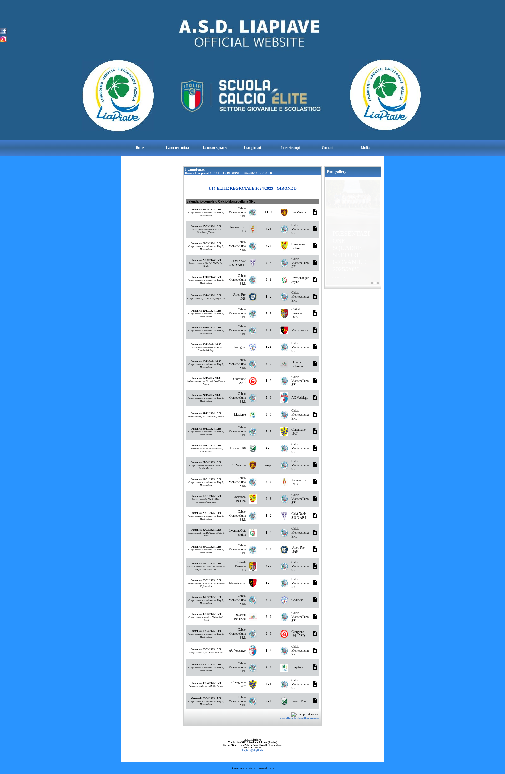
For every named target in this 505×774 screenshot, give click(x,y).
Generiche (338, 277)
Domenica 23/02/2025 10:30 (206, 580)
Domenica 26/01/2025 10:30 (206, 512)
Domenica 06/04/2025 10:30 (206, 683)
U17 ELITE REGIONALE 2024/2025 (234, 173)
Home (140, 148)
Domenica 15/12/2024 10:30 (206, 445)
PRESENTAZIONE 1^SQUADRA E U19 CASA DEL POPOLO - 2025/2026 (372, 283)
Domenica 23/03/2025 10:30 (206, 649)
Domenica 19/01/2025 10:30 (206, 496)
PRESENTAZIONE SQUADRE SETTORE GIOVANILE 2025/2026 (351, 251)
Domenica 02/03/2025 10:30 (206, 597)
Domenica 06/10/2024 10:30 (206, 276)
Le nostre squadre (215, 148)
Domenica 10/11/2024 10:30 (206, 361)
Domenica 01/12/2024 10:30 (206, 413)
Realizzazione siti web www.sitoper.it (252, 768)
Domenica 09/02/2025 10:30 (206, 546)
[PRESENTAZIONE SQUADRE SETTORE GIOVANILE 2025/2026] (353, 198)
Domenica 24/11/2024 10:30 (206, 394)
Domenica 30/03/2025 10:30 (206, 664)
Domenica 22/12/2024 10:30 (206, 310)
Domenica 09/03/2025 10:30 (206, 614)
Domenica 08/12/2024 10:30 (206, 428)
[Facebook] (3, 30)
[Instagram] (3, 38)
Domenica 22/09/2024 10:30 (206, 243)
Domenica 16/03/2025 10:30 (206, 630)
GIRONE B (265, 173)
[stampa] (305, 714)
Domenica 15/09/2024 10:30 (206, 226)
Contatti (327, 148)
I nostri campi (290, 148)
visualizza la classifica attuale (299, 718)
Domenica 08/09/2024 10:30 (206, 209)
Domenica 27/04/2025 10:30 (206, 462)
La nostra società (177, 148)
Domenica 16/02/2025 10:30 (206, 563)
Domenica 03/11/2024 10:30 (206, 344)
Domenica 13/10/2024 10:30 (206, 295)
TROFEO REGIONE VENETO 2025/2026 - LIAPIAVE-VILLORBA (378, 283)
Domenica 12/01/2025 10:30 (206, 479)
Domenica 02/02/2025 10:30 (206, 529)
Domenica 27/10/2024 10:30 (206, 327)
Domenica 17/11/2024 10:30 (206, 378)
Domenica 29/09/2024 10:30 (206, 260)
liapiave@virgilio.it (252, 750)
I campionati (252, 148)
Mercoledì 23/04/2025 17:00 (206, 698)
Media (365, 148)
